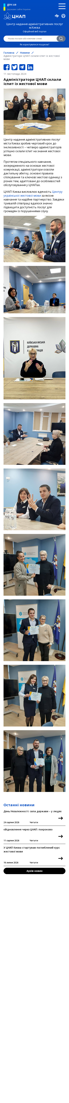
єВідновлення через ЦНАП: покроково (28, 835)
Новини (25, 52)
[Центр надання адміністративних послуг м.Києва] (34, 16)
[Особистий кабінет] (63, 16)
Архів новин (34, 871)
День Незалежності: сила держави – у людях (33, 817)
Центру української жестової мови (33, 193)
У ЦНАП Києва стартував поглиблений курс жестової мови (32, 855)
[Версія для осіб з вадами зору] (57, 16)
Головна (9, 52)
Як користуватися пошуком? (34, 44)
